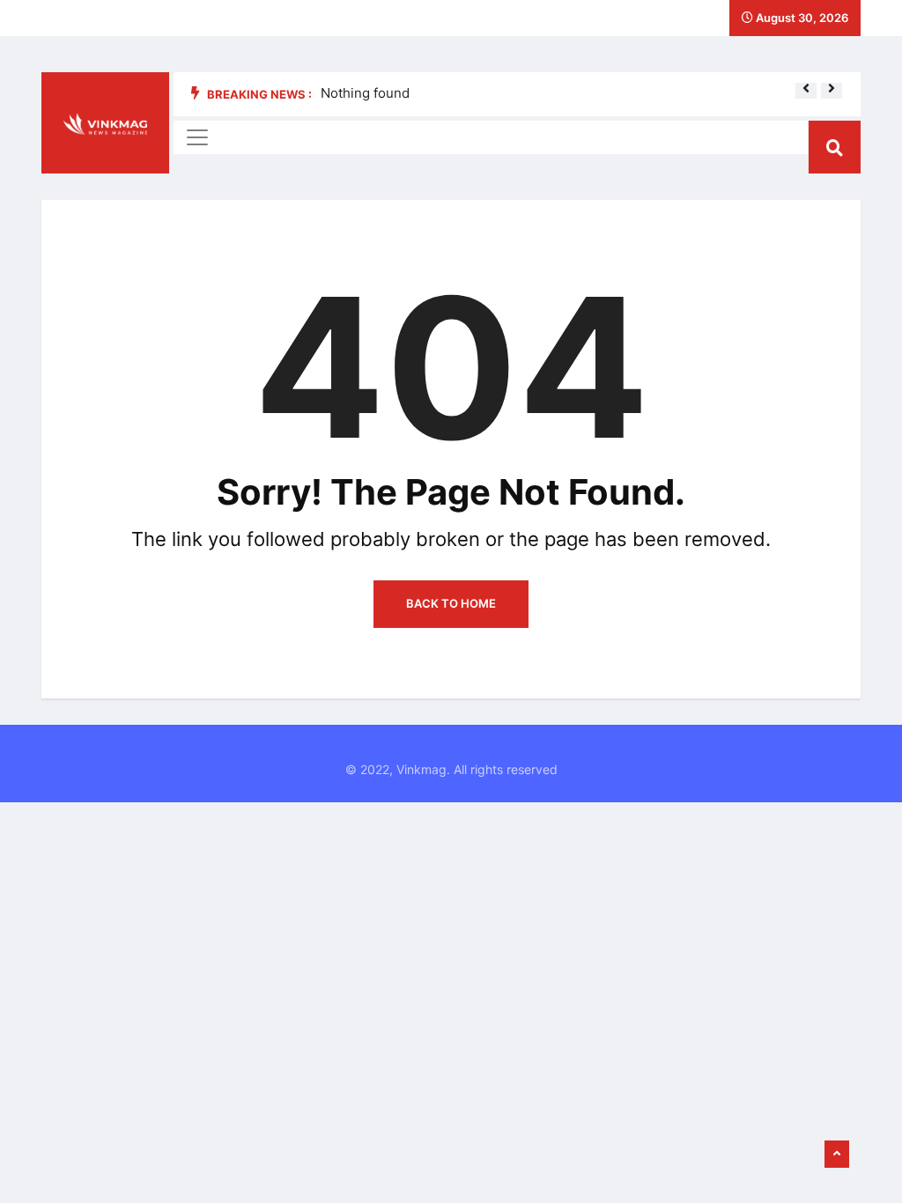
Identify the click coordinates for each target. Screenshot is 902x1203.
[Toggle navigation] (197, 137)
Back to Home (451, 603)
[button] (806, 88)
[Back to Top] (836, 1154)
